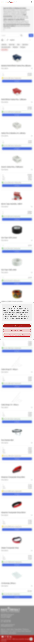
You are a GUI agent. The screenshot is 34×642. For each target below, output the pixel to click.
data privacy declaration (21, 318)
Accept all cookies (17, 326)
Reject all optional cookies (17, 335)
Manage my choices (17, 330)
